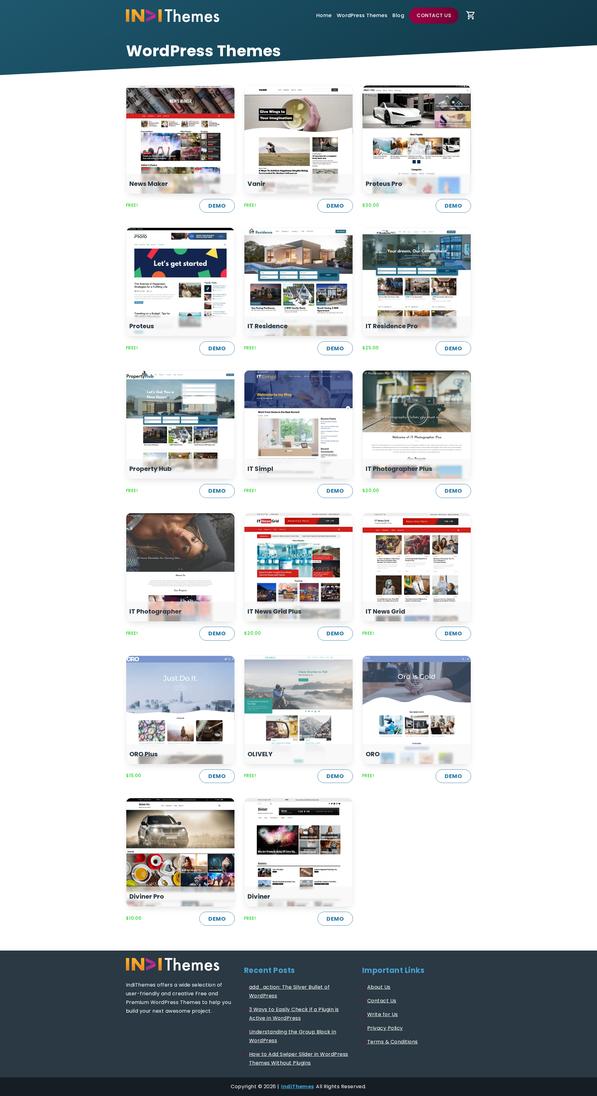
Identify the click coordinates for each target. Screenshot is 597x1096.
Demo (217, 206)
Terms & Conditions (392, 1041)
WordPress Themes (362, 15)
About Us (379, 987)
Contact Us (434, 15)
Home (324, 15)
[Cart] (471, 15)
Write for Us (382, 1014)
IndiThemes (297, 1086)
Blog (398, 15)
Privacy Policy (385, 1028)
